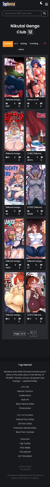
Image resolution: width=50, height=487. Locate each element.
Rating (24, 43)
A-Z (16, 43)
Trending (33, 43)
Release (8, 43)
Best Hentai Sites (25, 403)
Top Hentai (25, 364)
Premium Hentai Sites (25, 428)
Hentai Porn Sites (25, 419)
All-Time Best (25, 456)
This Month (25, 451)
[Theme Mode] (41, 4)
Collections (25, 395)
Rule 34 (25, 399)
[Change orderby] (45, 47)
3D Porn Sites (25, 423)
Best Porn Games (25, 432)
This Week (25, 447)
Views (21, 49)
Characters (25, 408)
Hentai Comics (25, 391)
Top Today (25, 443)
